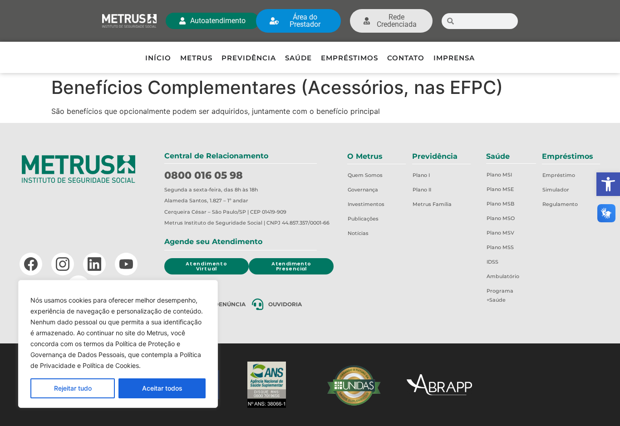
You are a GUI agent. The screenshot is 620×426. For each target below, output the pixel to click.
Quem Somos (365, 175)
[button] (608, 184)
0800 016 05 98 (203, 175)
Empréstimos (349, 58)
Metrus (196, 58)
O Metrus (365, 156)
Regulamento (560, 204)
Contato (405, 58)
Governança (363, 189)
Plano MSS (500, 247)
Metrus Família (432, 204)
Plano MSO (501, 218)
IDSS (492, 262)
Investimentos (366, 204)
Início (158, 58)
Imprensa (454, 58)
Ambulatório (503, 276)
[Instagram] (62, 264)
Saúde (298, 58)
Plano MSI (499, 174)
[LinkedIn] (94, 264)
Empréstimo (558, 175)
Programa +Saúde (500, 295)
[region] (118, 344)
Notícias (358, 233)
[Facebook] (31, 264)
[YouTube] (126, 264)
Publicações (363, 218)
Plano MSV (500, 233)
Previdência (248, 58)
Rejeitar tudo (73, 388)
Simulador (555, 189)
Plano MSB (500, 204)
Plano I (421, 175)
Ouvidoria (285, 304)
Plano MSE (500, 189)
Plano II (422, 189)
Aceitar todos (162, 388)
